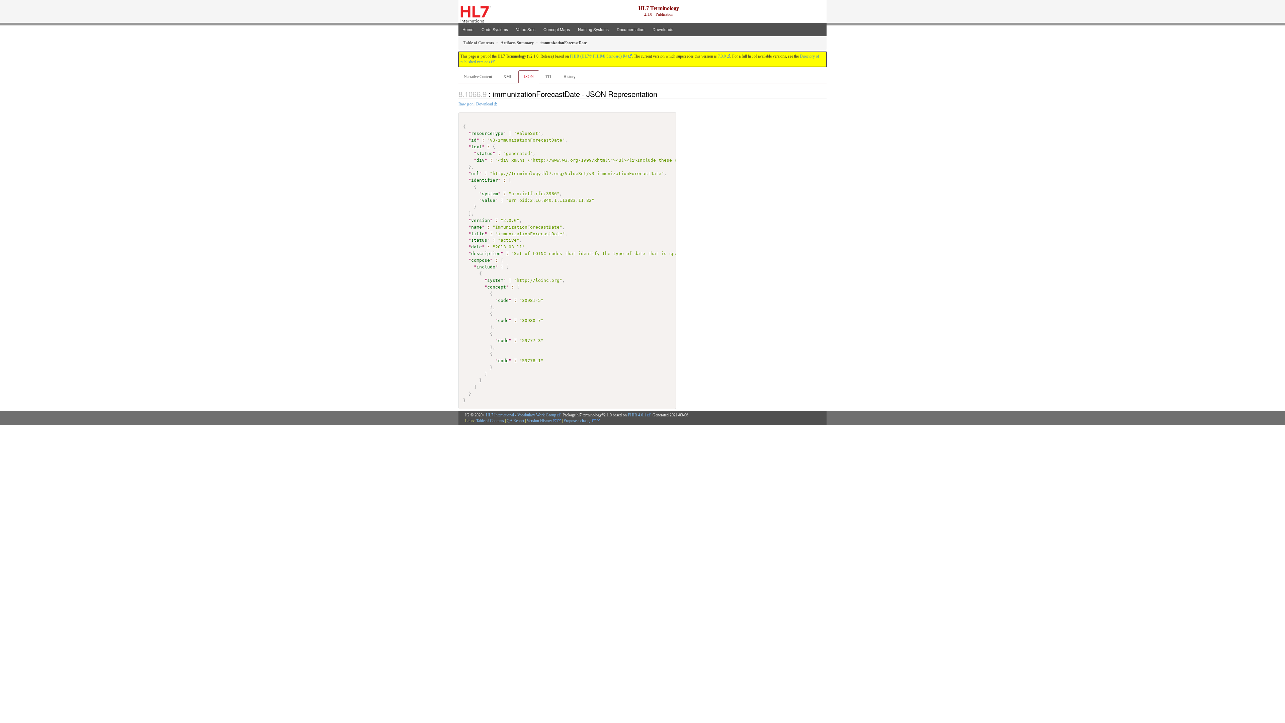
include (486, 266)
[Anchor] (661, 93)
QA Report (515, 420)
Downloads (663, 29)
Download (484, 104)
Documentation (631, 29)
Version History (540, 420)
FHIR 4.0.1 (637, 415)
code (503, 300)
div (481, 160)
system (490, 193)
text (476, 146)
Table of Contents (490, 420)
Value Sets (525, 29)
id (474, 140)
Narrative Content (478, 76)
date (476, 246)
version (480, 220)
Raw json (466, 104)
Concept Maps (556, 29)
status (485, 153)
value (488, 200)
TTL (548, 76)
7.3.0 (722, 56)
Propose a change (578, 420)
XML (507, 76)
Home (468, 29)
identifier (484, 180)
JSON (529, 76)
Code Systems (495, 29)
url (475, 173)
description (486, 253)
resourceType (487, 133)
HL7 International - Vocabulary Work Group (521, 415)
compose (480, 260)
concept (496, 287)
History (570, 76)
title (478, 233)
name (476, 227)
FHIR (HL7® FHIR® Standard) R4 (598, 56)
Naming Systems (593, 29)
